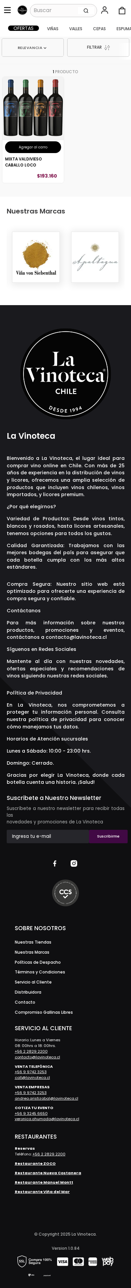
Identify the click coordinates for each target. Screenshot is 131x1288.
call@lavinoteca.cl (32, 1077)
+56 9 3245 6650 (31, 1113)
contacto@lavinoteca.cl (76, 637)
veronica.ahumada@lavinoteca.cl (47, 1119)
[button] (105, 10)
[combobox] (63, 10)
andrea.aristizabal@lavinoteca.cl (46, 1098)
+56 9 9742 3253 (31, 1072)
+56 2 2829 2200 (31, 1051)
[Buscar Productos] (86, 10)
